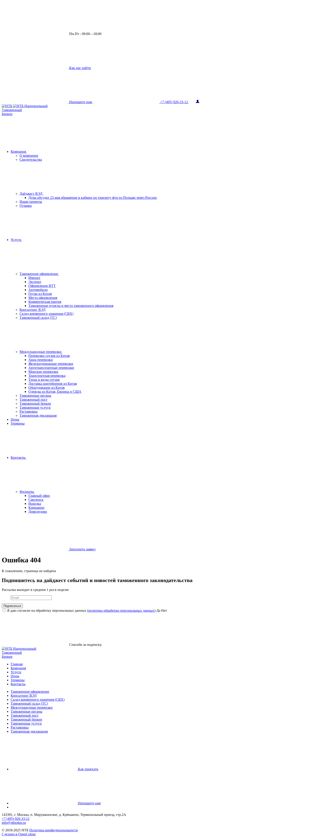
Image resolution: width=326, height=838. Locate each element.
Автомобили (38, 290)
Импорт (34, 278)
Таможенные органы (35, 395)
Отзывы (26, 205)
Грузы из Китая (40, 294)
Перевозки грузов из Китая (49, 356)
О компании (29, 155)
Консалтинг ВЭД (32, 310)
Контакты (18, 457)
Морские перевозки (43, 372)
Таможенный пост (33, 399)
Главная (17, 664)
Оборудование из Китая (46, 387)
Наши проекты (31, 201)
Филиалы (27, 492)
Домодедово (37, 511)
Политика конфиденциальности (53, 830)
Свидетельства (31, 159)
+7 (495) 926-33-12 (15, 819)
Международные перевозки (41, 352)
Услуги (16, 240)
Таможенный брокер (35, 403)
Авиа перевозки (40, 360)
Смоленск (35, 499)
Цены (15, 419)
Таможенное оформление (39, 274)
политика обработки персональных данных (121, 610)
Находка (34, 503)
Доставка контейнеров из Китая (52, 383)
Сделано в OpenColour (19, 834)
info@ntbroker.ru (14, 822)
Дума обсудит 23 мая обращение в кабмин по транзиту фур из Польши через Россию (92, 197)
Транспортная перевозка (46, 375)
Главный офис (39, 495)
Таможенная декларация (38, 415)
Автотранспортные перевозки (51, 368)
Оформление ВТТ (42, 286)
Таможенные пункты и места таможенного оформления (70, 306)
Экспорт (34, 282)
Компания (19, 151)
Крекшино (36, 507)
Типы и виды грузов (44, 379)
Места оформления (42, 298)
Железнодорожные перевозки (50, 364)
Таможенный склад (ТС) (38, 317)
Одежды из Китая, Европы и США (54, 391)
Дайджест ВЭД (31, 193)
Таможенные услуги (35, 407)
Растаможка (28, 411)
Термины (18, 423)
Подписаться (12, 606)
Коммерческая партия (44, 302)
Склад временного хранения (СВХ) (46, 313)
